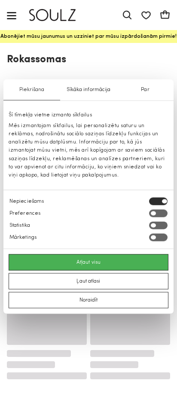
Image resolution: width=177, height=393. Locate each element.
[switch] (158, 213)
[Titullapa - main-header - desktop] (58, 15)
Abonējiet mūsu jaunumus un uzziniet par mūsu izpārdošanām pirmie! (88, 36)
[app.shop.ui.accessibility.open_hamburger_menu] (11, 15)
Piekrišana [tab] (32, 89)
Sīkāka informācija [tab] (89, 89)
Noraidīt (88, 300)
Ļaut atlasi (88, 281)
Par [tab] (145, 89)
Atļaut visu (88, 262)
